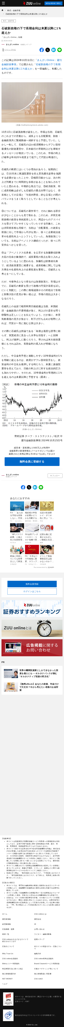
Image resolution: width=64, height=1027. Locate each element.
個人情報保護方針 (9, 974)
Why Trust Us (7, 953)
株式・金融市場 (8, 21)
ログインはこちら (32, 591)
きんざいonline (12, 44)
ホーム (4, 914)
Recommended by (40, 567)
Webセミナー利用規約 (10, 963)
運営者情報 (6, 919)
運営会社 (37, 919)
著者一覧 (5, 934)
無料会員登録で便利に (53, 3)
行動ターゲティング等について (46, 969)
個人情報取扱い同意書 (42, 974)
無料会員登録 (32, 584)
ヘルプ (4, 984)
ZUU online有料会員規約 (43, 958)
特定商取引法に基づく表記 (12, 969)
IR (35, 924)
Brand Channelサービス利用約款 (47, 963)
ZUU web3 (38, 979)
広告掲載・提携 (8, 929)
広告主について (8, 946)
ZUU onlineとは (40, 914)
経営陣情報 (6, 924)
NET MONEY (7, 979)
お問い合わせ (39, 929)
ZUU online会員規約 (10, 958)
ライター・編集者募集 (42, 934)
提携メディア (39, 939)
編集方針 (37, 953)
